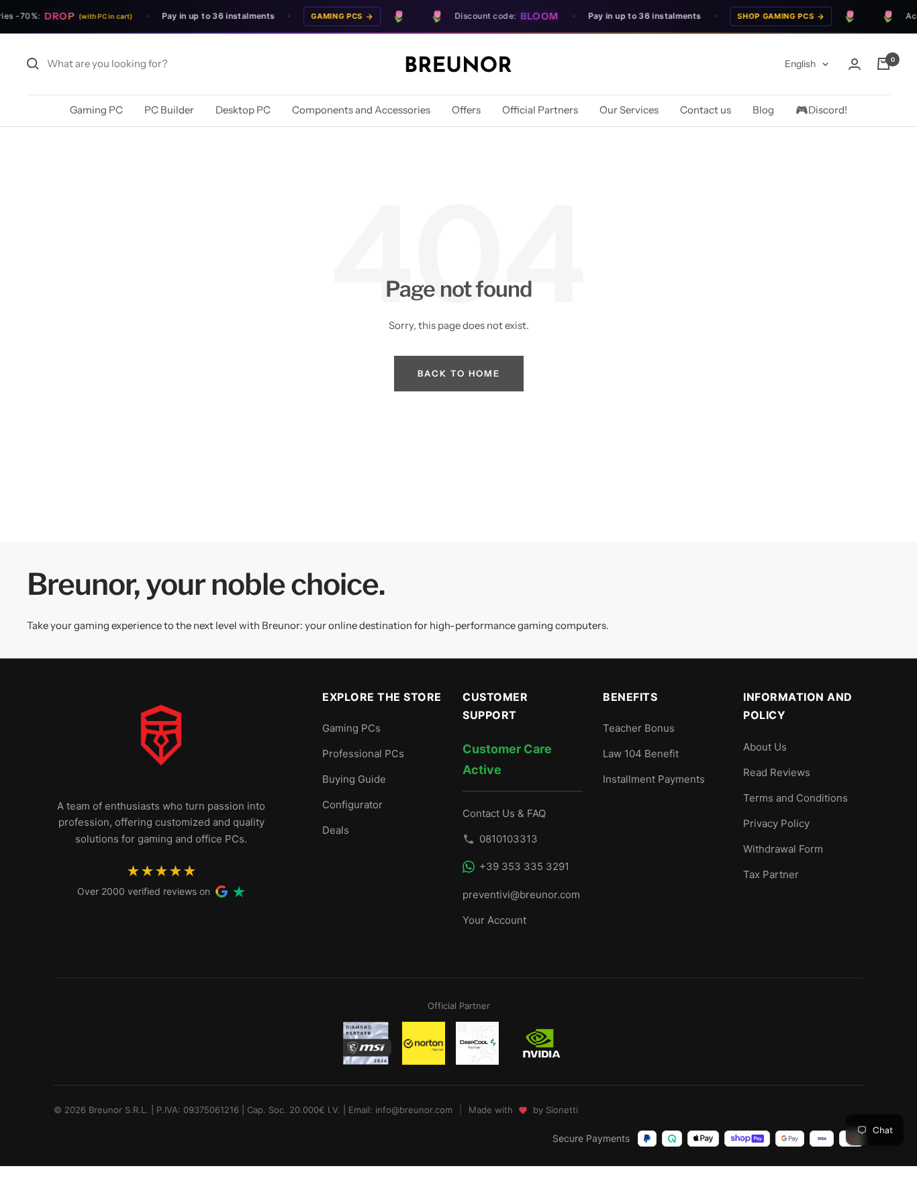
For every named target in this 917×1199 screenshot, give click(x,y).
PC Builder (169, 109)
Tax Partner (771, 874)
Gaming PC (96, 109)
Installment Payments (654, 779)
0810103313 (508, 838)
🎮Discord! (821, 109)
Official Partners (540, 109)
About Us (765, 746)
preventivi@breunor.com (521, 894)
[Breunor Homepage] (161, 740)
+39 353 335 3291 (524, 866)
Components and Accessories (361, 109)
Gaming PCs (326, 16)
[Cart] (883, 64)
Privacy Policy (776, 823)
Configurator (352, 804)
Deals (335, 830)
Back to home (459, 373)
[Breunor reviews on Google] (221, 891)
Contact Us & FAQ (504, 813)
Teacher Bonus (639, 728)
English (800, 64)
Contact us (705, 109)
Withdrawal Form (783, 849)
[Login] (855, 64)
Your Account (494, 920)
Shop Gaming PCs (765, 16)
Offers (466, 109)
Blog (763, 109)
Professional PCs (363, 753)
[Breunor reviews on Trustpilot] (239, 891)
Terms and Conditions (795, 798)
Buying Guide (354, 779)
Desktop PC (243, 109)
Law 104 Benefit (641, 753)
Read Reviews (776, 772)
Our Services (629, 109)
